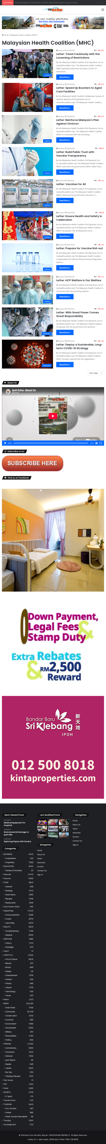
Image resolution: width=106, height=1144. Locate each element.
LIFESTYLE (8, 955)
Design (8, 971)
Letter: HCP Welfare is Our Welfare (78, 280)
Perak (5, 1088)
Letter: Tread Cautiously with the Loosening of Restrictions (78, 55)
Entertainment (11, 975)
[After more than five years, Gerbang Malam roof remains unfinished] (42, 835)
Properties (9, 862)
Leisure (8, 987)
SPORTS (7, 1092)
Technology (10, 991)
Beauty (8, 963)
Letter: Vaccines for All (71, 184)
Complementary (12, 931)
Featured (7, 874)
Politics (8, 1040)
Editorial (8, 1056)
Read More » (64, 77)
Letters (8, 1068)
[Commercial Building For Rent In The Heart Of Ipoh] (64, 835)
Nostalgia (9, 947)
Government (10, 1028)
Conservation (11, 1016)
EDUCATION (8, 866)
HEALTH (6, 927)
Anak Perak (10, 1007)
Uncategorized (9, 1124)
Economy (9, 1020)
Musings (9, 890)
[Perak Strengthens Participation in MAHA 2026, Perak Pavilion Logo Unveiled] (42, 829)
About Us (41, 854)
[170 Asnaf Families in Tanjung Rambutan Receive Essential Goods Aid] (64, 829)
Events (8, 919)
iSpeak (8, 1064)
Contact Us (42, 871)
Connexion (10, 1052)
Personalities (10, 1036)
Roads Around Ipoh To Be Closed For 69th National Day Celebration (42, 3)
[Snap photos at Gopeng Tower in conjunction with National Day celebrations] (42, 822)
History (8, 943)
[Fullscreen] (100, 443)
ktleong (61, 50)
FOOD (5, 882)
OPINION (7, 1044)
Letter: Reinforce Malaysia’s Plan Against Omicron (77, 121)
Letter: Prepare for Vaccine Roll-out (79, 248)
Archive (40, 867)
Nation (6, 999)
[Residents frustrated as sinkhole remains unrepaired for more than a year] (64, 822)
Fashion (8, 979)
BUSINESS (7, 854)
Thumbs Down (9, 1100)
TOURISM (7, 1104)
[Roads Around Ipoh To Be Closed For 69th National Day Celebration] (53, 829)
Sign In (40, 875)
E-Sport (8, 1096)
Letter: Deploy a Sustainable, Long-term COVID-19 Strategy (79, 346)
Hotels (8, 1112)
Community (10, 1011)
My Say (8, 1072)
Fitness (8, 983)
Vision (39, 858)
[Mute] (96, 443)
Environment (10, 1024)
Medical (8, 935)
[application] (53, 416)
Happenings (8, 911)
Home (6, 35)
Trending (7, 1120)
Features (7, 878)
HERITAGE (7, 939)
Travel (8, 995)
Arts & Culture (11, 959)
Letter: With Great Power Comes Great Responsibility (77, 314)
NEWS (6, 1003)
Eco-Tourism (10, 1108)
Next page (93, 373)
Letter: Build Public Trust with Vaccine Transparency (75, 153)
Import (6, 951)
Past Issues (8, 1080)
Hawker (8, 886)
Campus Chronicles (13, 870)
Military (8, 1032)
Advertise (41, 862)
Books (8, 967)
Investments (10, 858)
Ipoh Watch (10, 1060)
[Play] (5, 443)
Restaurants (10, 903)
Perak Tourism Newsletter (16, 1116)
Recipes (8, 899)
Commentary (10, 1048)
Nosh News (10, 894)
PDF (5, 1084)
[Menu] (102, 11)
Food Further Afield (11, 907)
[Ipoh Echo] (53, 9)
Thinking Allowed (12, 1076)
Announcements (12, 915)
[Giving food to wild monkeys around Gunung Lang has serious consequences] (53, 835)
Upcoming (9, 923)
